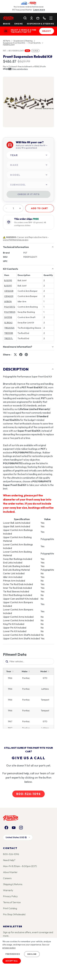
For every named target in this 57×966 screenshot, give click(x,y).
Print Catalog (10, 908)
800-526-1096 (28, 794)
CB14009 (8, 296)
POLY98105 (9, 312)
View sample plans (20, 69)
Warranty (8, 890)
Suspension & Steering (40, 24)
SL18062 (8, 322)
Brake (6, 24)
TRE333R (8, 333)
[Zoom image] (28, 102)
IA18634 (8, 301)
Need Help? (9, 860)
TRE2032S (9, 328)
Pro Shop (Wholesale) (14, 914)
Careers (7, 878)
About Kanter (10, 872)
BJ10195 (8, 280)
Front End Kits (35, 43)
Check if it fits (28, 194)
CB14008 (8, 291)
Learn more (39, 9)
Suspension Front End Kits (14, 43)
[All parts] (51, 18)
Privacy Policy (10, 896)
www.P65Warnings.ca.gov (15, 239)
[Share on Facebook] (21, 354)
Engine (18, 24)
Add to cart (39, 208)
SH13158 (8, 317)
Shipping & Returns (12, 884)
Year (8, 671)
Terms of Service (12, 902)
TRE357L (8, 338)
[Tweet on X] (15, 354)
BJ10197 (8, 285)
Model (43, 671)
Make (25, 671)
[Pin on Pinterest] (26, 354)
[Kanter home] (6, 31)
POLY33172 (9, 306)
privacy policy (8, 947)
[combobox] (28, 155)
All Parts (6, 41)
